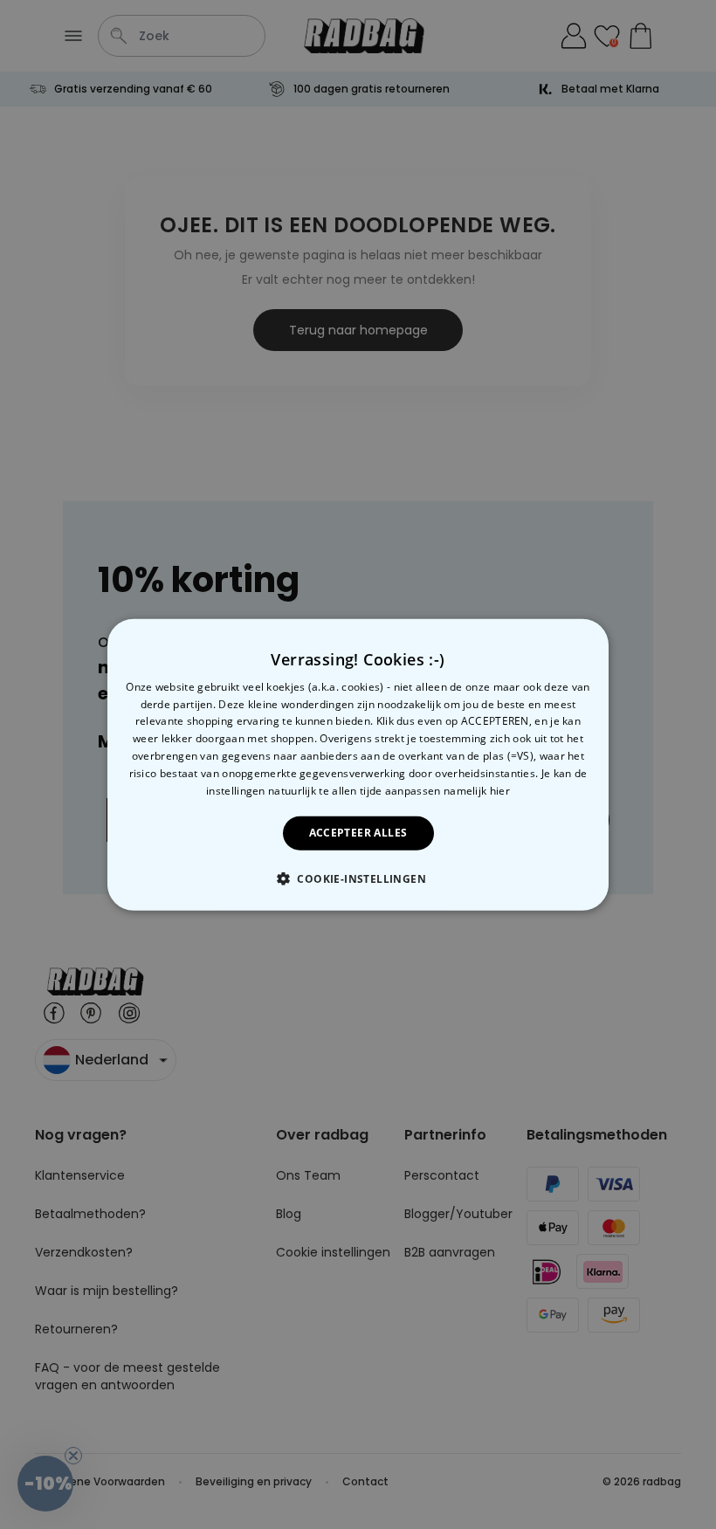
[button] (358, 878)
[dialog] (358, 764)
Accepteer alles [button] (358, 832)
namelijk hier (477, 789)
